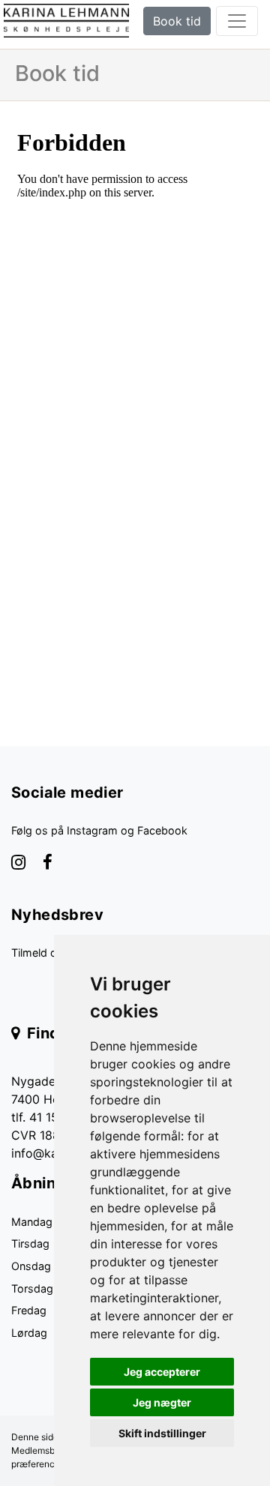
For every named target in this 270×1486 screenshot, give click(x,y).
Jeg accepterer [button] (162, 1371)
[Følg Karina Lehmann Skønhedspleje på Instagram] (18, 863)
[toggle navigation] (237, 21)
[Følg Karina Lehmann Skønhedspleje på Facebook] (47, 863)
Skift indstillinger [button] (162, 1433)
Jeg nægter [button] (162, 1402)
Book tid (177, 20)
